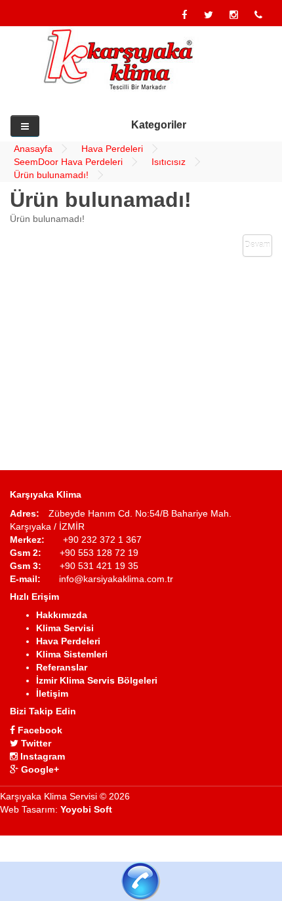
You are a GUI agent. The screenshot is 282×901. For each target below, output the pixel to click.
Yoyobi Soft (86, 809)
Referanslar (61, 667)
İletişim (52, 693)
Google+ (38, 769)
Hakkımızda (61, 615)
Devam (257, 244)
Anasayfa (33, 148)
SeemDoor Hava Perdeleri (68, 161)
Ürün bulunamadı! (51, 175)
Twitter (34, 743)
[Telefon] (258, 15)
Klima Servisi (65, 628)
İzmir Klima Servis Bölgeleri (96, 680)
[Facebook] (185, 15)
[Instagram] (234, 15)
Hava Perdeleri (112, 148)
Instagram (41, 756)
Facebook (38, 730)
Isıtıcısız (168, 161)
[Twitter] (208, 15)
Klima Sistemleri (72, 654)
